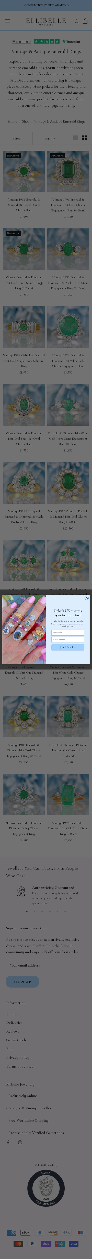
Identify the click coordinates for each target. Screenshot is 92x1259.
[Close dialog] (87, 598)
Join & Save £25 (67, 647)
